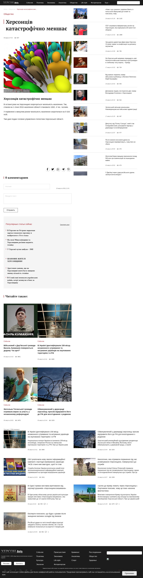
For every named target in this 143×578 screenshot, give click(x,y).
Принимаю (129, 573)
